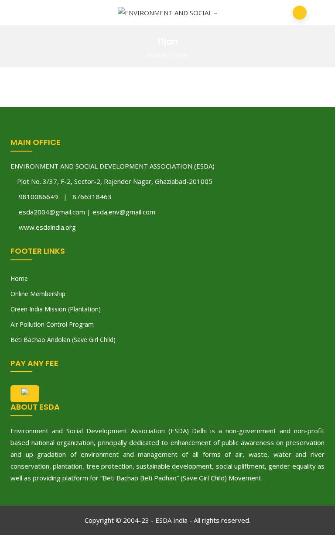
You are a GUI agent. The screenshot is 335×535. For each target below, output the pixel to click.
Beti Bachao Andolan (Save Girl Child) (63, 339)
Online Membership (37, 294)
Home (157, 54)
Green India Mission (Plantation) (55, 309)
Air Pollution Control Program (52, 324)
